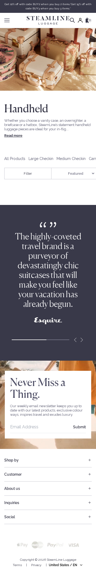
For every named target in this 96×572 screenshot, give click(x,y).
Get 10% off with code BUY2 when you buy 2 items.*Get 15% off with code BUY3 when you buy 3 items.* (48, 6)
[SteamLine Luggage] (48, 20)
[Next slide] (81, 340)
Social (9, 517)
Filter (28, 173)
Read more (13, 136)
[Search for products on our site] (72, 20)
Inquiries (11, 503)
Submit (79, 427)
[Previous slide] (75, 340)
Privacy (36, 565)
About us (12, 488)
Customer (13, 474)
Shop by (11, 460)
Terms (17, 565)
